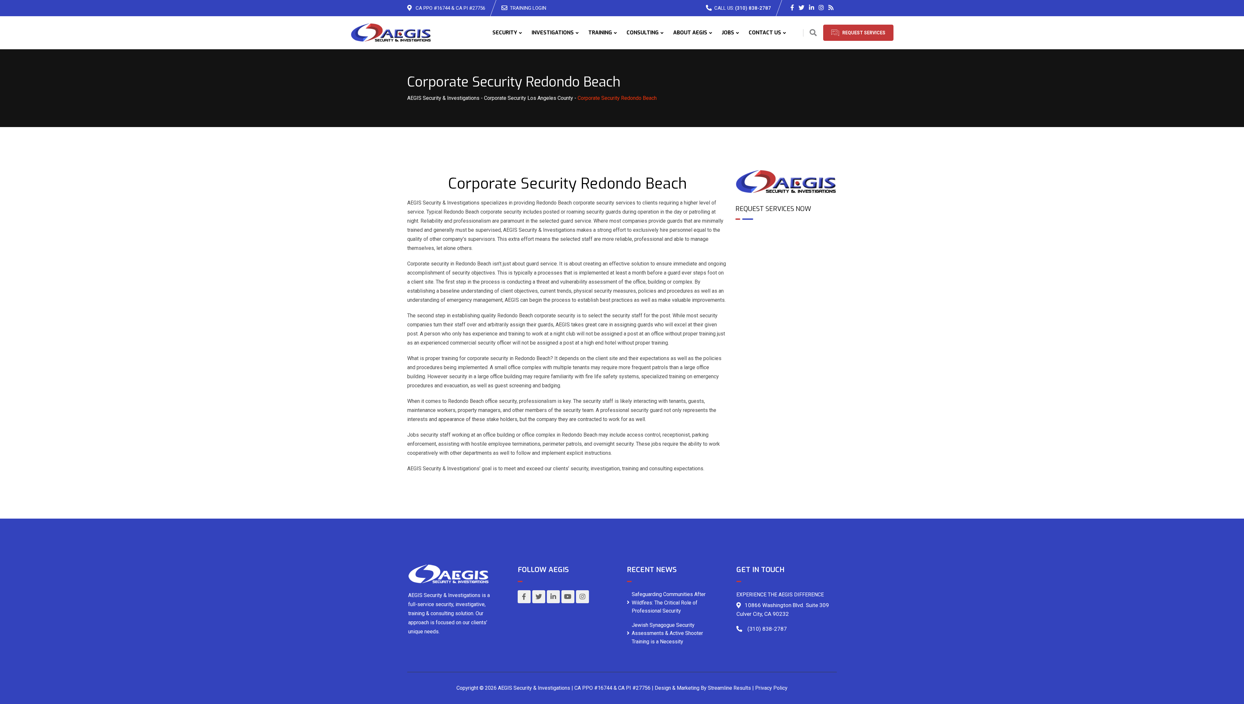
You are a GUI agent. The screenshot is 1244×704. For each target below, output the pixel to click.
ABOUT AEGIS (690, 32)
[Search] (813, 33)
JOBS (728, 32)
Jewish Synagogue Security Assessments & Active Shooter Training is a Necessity (667, 633)
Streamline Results (729, 688)
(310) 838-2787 (753, 8)
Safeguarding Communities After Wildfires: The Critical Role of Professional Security (669, 602)
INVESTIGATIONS (553, 32)
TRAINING (600, 32)
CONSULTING (643, 32)
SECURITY (504, 32)
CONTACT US (765, 32)
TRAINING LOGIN (528, 8)
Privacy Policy (771, 688)
